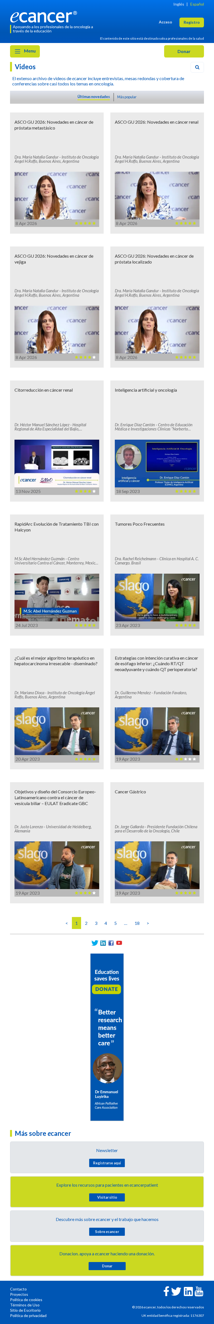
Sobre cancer (107, 1231)
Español (197, 4)
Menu (29, 50)
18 (137, 923)
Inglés (178, 4)
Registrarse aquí (107, 1163)
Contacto (18, 1289)
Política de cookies (26, 1299)
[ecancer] (45, 16)
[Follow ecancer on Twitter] (176, 1291)
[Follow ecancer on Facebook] (166, 1290)
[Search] (197, 67)
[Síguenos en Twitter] (94, 942)
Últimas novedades (93, 96)
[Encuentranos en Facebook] (111, 942)
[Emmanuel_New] (107, 1036)
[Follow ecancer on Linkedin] (188, 1291)
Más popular (127, 97)
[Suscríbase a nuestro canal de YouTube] (119, 942)
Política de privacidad (28, 1315)
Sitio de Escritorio (25, 1310)
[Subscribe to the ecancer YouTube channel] (199, 1291)
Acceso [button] (165, 22)
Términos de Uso (25, 1305)
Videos (25, 67)
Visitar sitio (107, 1197)
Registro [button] (192, 22)
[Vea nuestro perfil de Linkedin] (102, 942)
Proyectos (19, 1294)
